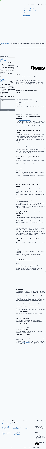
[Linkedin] (36, 444)
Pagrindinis (26, 8)
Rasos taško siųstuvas (28, 10)
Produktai (32, 8)
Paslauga (26, 12)
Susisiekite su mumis (34, 12)
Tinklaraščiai (7, 43)
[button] (33, 68)
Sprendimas (37, 10)
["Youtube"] (38, 444)
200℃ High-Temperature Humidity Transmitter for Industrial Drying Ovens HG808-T (4, 89)
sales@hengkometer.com (25, 342)
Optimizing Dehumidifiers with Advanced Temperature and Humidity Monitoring (11, 86)
